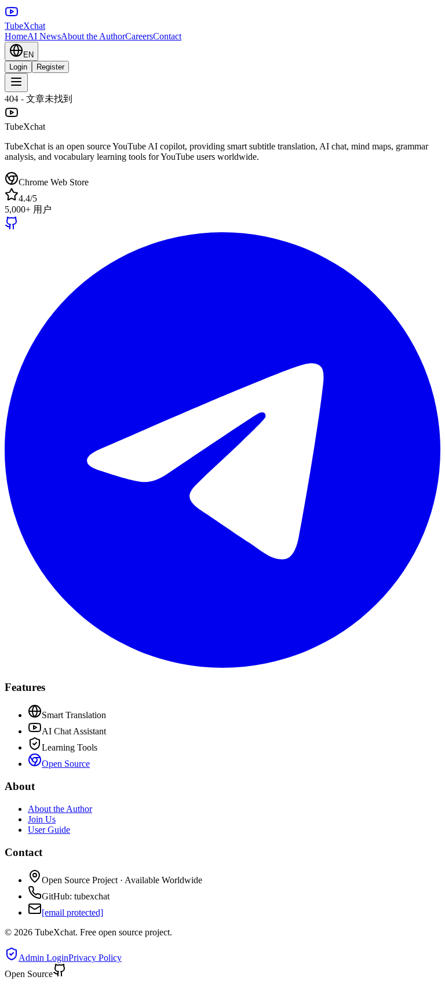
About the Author (93, 36)
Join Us (42, 819)
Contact (167, 36)
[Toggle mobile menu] (16, 82)
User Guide (49, 830)
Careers (139, 36)
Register (50, 67)
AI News (44, 36)
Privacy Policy (95, 958)
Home (16, 36)
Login (18, 67)
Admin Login (43, 958)
